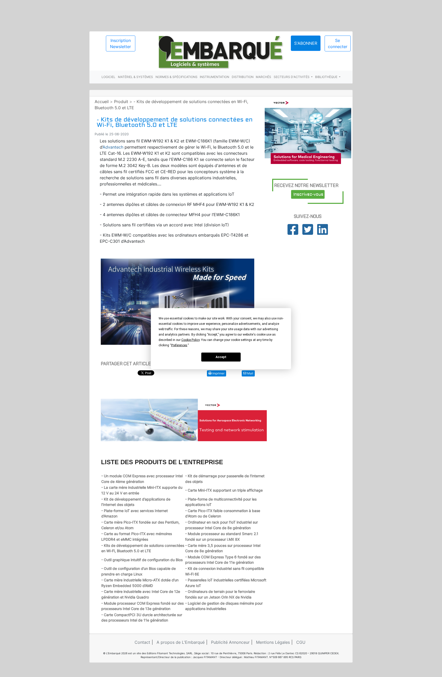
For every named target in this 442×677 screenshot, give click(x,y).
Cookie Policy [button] (190, 339)
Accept (221, 357)
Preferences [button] (179, 345)
